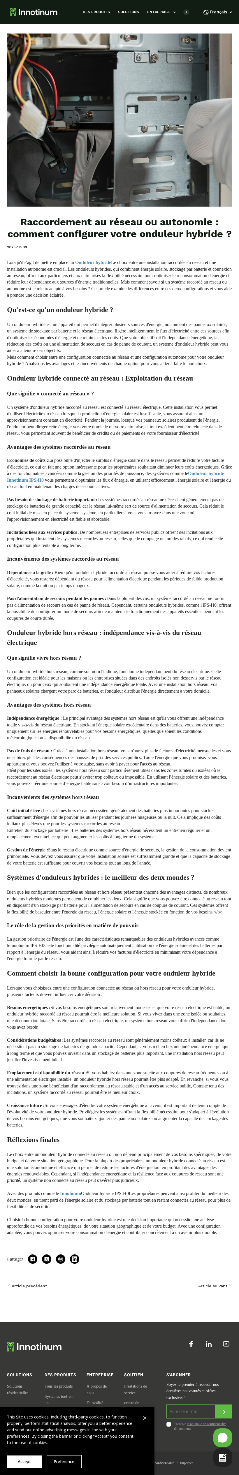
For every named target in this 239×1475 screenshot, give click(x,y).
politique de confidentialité (156, 1463)
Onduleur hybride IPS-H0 (105, 1193)
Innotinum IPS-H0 (27, 945)
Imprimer (186, 1463)
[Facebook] (191, 1344)
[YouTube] (226, 1344)
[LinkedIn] (209, 1344)
